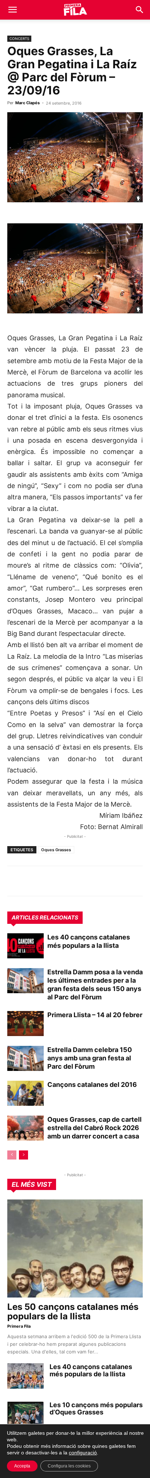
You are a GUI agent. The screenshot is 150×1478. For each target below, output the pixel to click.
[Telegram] (31, 881)
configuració (83, 1452)
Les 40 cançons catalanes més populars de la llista (91, 1370)
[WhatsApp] (14, 881)
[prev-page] (11, 1155)
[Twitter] (48, 881)
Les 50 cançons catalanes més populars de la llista (72, 1311)
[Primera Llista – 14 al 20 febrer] (25, 1023)
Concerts (19, 38)
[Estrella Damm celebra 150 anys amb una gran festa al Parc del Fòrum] (25, 1058)
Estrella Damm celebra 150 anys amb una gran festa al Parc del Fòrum (89, 1058)
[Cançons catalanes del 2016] (25, 1093)
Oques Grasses (56, 849)
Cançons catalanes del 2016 (92, 1084)
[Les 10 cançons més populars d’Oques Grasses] (25, 1414)
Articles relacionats (45, 917)
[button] (12, 10)
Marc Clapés (27, 102)
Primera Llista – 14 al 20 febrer (94, 1015)
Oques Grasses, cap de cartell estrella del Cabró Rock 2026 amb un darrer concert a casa (94, 1128)
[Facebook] (65, 881)
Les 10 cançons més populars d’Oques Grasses (96, 1408)
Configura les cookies (69, 1466)
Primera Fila (19, 1326)
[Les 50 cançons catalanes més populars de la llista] (75, 1248)
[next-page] (23, 1155)
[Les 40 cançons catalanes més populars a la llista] (25, 945)
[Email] (81, 881)
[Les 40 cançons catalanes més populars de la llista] (25, 1376)
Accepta (22, 1466)
